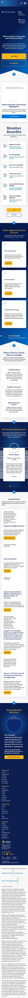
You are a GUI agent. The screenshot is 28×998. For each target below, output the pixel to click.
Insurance (4, 795)
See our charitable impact (16, 167)
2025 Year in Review (7, 873)
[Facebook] (2, 854)
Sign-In (15, 858)
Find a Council (5, 811)
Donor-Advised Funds (6, 800)
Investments (4, 797)
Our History (4, 777)
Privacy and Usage (6, 858)
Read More (7, 570)
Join (14, 209)
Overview (4, 772)
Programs (4, 791)
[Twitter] (4, 854)
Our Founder (4, 779)
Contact (15, 857)
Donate (3, 809)
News (3, 830)
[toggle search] (21, 3)
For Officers (4, 825)
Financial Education (6, 832)
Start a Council (5, 818)
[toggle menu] (25, 3)
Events (3, 816)
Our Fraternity (4, 781)
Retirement (4, 799)
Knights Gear (4, 837)
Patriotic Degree (5, 827)
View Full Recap (14, 116)
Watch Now (14, 476)
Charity (3, 793)
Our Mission (14, 63)
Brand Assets (4, 834)
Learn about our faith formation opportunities (15, 147)
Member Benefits (5, 774)
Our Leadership (5, 783)
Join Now (14, 56)
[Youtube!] (7, 854)
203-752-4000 (4, 848)
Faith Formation (5, 790)
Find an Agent (5, 813)
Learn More (14, 214)
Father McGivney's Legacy (14, 757)
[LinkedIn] (12, 854)
